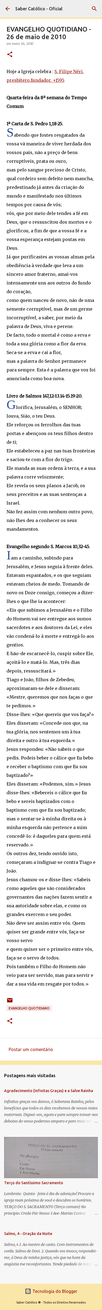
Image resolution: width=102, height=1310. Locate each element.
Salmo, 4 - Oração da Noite (28, 1233)
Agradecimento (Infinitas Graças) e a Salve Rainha (48, 1091)
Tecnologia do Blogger (54, 1291)
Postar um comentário (31, 1049)
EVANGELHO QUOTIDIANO (29, 1008)
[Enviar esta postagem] (10, 1002)
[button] (10, 54)
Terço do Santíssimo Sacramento (33, 1183)
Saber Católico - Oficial (39, 8)
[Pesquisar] (94, 8)
